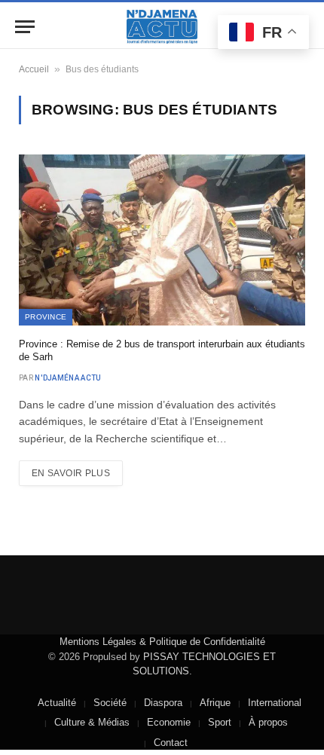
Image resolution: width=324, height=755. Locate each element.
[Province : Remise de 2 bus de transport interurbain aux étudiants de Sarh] (162, 239)
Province (45, 317)
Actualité (57, 702)
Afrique (215, 702)
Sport (219, 722)
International (274, 702)
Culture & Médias (92, 722)
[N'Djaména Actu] (162, 26)
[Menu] (25, 27)
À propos (268, 722)
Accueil (34, 69)
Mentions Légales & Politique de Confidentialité (162, 641)
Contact (171, 742)
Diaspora (163, 702)
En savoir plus (71, 473)
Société (110, 702)
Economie (169, 722)
